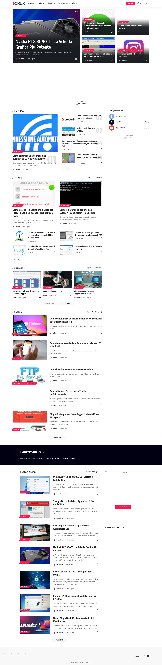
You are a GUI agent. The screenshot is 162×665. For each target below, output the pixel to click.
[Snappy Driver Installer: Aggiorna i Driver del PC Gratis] (35, 509)
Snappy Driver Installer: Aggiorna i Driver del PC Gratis (74, 502)
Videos (72, 458)
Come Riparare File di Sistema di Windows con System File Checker (77, 211)
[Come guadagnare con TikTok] (57, 279)
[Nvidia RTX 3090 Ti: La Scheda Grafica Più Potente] (35, 555)
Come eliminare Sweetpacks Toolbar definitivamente (68, 392)
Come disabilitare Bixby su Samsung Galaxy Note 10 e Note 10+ (89, 157)
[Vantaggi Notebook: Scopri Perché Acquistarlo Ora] (35, 532)
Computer (21, 35)
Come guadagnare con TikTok (54, 291)
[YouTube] (147, 656)
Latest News (28, 472)
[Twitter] (129, 122)
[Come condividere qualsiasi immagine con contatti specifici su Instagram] (30, 325)
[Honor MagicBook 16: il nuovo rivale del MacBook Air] (35, 625)
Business (18, 268)
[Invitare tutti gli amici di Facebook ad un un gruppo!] (27, 279)
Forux (19, 3)
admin (18, 169)
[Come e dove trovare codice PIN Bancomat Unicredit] (68, 119)
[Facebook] (129, 116)
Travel (17, 177)
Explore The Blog (91, 472)
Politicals (50, 458)
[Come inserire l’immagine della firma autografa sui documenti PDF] (66, 236)
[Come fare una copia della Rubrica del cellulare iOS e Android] (30, 350)
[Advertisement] (81, 82)
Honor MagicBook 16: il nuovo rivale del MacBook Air (73, 619)
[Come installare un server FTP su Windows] (30, 375)
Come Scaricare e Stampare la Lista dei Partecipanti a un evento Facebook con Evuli (33, 212)
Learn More (123, 507)
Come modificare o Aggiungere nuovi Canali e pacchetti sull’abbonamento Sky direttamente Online (80, 143)
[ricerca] (141, 3)
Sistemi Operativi (19, 383)
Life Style (65, 458)
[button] (75, 11)
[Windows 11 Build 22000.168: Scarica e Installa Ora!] (35, 485)
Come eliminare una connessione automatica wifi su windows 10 (29, 157)
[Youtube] (129, 128)
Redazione (22, 59)
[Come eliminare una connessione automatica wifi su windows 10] (35, 133)
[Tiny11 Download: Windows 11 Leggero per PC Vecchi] (88, 279)
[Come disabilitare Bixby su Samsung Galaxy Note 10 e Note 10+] (68, 158)
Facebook (17, 205)
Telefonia (88, 19)
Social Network (136, 50)
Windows (17, 151)
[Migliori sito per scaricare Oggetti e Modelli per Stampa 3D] (30, 421)
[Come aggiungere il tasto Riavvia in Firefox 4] (66, 250)
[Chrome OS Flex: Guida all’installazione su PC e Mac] (35, 603)
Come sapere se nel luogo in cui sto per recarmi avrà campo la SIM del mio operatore (41, 235)
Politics (18, 312)
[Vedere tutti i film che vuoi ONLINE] (68, 132)
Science (57, 458)
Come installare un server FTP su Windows (72, 369)
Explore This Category (94, 177)
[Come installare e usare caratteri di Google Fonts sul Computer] (19, 250)
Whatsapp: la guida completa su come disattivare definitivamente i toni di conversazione (97, 25)
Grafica (16, 429)
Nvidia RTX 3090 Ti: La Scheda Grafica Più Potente (43, 44)
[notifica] (138, 3)
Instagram (124, 50)
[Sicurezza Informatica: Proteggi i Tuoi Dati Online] (35, 580)
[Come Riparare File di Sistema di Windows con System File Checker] (81, 193)
